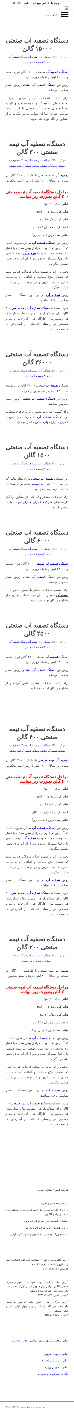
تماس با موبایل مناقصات (54, 1360)
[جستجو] (53, 14)
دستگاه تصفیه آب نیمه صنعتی (24, 165)
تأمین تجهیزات (39, 3)
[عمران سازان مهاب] (43, 14)
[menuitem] (55, 3)
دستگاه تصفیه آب (18, 57)
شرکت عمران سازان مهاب (33, 502)
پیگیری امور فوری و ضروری (53, 1373)
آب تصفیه (38, 483)
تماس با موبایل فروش (56, 1353)
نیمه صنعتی (53, 760)
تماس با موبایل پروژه (56, 1367)
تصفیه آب (32, 57)
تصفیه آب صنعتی (42, 478)
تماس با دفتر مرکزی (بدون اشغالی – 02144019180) (39, 1340)
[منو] (62, 14)
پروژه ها (55, 3)
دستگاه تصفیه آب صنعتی (37, 62)
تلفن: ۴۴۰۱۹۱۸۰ (21, 3)
